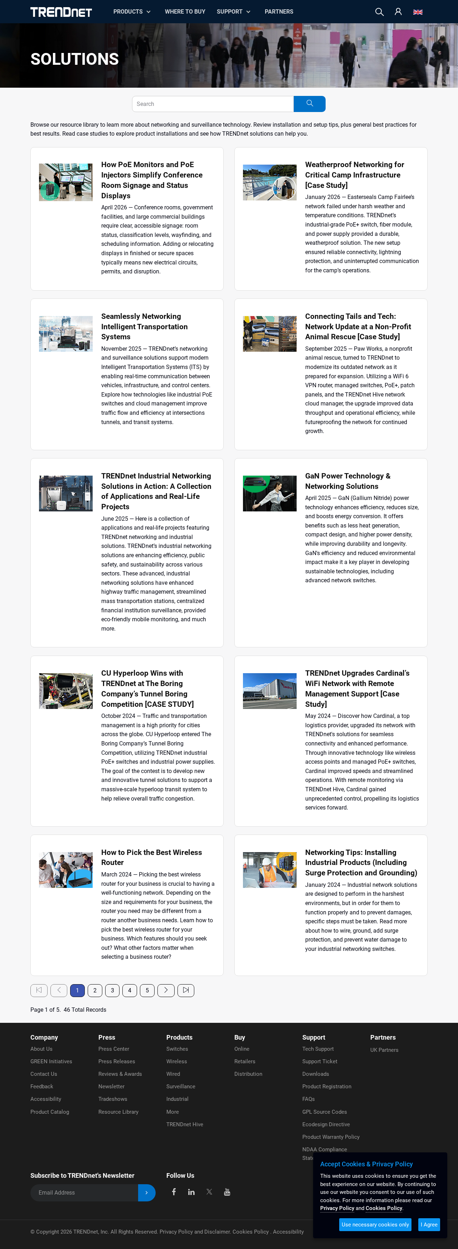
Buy (239, 1037)
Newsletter (111, 1086)
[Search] (379, 12)
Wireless (176, 1061)
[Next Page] (166, 990)
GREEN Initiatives (51, 1061)
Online (241, 1049)
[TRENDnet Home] (61, 12)
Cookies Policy (251, 1232)
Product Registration (326, 1086)
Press (106, 1037)
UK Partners (384, 1050)
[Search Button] (310, 104)
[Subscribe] (147, 1193)
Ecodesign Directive (326, 1124)
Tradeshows (112, 1099)
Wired (173, 1074)
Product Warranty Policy (331, 1137)
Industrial (177, 1099)
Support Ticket (319, 1061)
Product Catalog (49, 1112)
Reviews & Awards (120, 1074)
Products (179, 1037)
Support (230, 11)
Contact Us (43, 1074)
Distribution (248, 1074)
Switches (177, 1049)
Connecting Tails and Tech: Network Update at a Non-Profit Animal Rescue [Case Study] (358, 326)
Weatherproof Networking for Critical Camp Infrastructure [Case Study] (354, 175)
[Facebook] (173, 1191)
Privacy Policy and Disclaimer (195, 1232)
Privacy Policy (337, 1208)
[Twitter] (209, 1191)
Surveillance (180, 1086)
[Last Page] (186, 990)
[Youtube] (227, 1191)
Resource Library (118, 1112)
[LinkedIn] (191, 1191)
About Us (41, 1049)
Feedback (41, 1086)
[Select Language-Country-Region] (418, 12)
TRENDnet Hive (184, 1124)
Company (44, 1037)
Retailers (244, 1061)
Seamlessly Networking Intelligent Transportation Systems (144, 326)
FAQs (308, 1099)
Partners (279, 11)
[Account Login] (398, 12)
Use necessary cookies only (375, 1224)
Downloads (315, 1074)
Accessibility (45, 1099)
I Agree (429, 1224)
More (172, 1112)
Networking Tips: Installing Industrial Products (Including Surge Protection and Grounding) (361, 863)
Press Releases (116, 1061)
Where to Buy (185, 11)
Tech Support (318, 1049)
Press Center (113, 1049)
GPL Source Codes (324, 1112)
